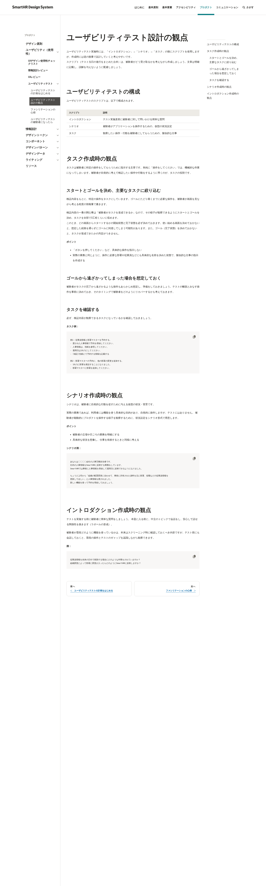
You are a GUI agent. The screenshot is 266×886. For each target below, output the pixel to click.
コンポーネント (35, 141)
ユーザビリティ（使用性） (39, 51)
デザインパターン (37, 147)
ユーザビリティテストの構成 (223, 44)
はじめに (139, 7)
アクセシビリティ (186, 7)
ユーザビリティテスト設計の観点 (43, 101)
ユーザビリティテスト (40, 83)
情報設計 (31, 128)
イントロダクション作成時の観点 (223, 95)
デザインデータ (35, 153)
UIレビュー (34, 77)
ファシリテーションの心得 (43, 111)
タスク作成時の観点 (218, 51)
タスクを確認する (219, 80)
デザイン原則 (34, 43)
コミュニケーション (227, 7)
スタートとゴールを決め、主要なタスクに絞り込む (224, 60)
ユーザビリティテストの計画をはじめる (43, 92)
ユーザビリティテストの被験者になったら (43, 120)
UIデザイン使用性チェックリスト (41, 62)
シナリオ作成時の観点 (219, 87)
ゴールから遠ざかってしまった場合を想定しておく (224, 71)
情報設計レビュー (38, 70)
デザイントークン (37, 135)
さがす (250, 7)
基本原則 (153, 7)
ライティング (34, 159)
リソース (31, 165)
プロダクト (206, 7)
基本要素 (167, 7)
